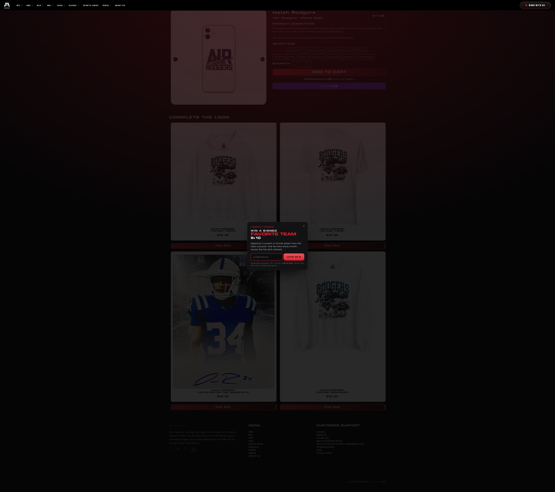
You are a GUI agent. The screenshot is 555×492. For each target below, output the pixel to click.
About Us (120, 5)
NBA (29, 5)
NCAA (60, 5)
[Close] (303, 225)
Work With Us (537, 5)
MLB (39, 5)
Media (106, 5)
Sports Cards (91, 5)
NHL (49, 5)
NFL (19, 5)
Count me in (294, 257)
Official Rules (287, 263)
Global (73, 5)
